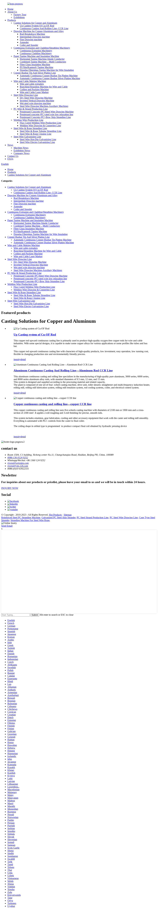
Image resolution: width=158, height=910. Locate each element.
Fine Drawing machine (31, 39)
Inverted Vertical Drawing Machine (37, 100)
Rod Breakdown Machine (32, 34)
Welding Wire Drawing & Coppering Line (40, 125)
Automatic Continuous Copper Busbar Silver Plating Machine (50, 78)
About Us (12, 11)
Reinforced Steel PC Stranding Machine (20, 517)
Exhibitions (19, 17)
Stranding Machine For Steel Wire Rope (30, 520)
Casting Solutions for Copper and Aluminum (35, 23)
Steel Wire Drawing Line (26, 95)
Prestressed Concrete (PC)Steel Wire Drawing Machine (47, 111)
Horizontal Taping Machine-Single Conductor (42, 59)
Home (10, 9)
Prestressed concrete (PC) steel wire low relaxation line (46, 114)
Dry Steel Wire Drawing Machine (36, 97)
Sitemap (68, 514)
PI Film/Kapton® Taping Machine (36, 67)
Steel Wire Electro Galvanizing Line (37, 142)
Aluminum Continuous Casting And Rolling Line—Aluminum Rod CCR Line (63, 370)
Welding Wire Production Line (28, 120)
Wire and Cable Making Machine (30, 81)
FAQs (10, 159)
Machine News (21, 147)
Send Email (6, 526)
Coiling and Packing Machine (34, 89)
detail (23, 359)
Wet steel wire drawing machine (35, 103)
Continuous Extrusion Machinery (36, 50)
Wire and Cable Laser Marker (34, 92)
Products (11, 20)
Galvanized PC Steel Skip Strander (58, 517)
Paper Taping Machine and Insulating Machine (36, 56)
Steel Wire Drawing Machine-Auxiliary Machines (44, 106)
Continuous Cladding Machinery (36, 53)
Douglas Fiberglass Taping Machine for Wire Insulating (47, 70)
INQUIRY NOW (9, 488)
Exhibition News (22, 150)
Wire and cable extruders (32, 84)
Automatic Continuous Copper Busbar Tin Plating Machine (49, 75)
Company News (21, 153)
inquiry (17, 359)
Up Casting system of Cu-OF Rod (35, 334)
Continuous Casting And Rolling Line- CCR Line (44, 28)
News (10, 145)
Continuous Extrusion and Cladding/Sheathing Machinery (42, 48)
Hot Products (55, 514)
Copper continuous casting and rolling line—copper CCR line (52, 404)
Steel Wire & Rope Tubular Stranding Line (40, 131)
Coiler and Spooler (29, 45)
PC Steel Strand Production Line (92, 517)
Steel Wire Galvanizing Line (27, 136)
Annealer (24, 42)
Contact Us (12, 156)
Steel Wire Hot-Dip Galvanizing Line (38, 139)
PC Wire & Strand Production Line (31, 109)
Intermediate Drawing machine (35, 36)
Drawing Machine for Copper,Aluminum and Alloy (39, 31)
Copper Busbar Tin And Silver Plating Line (35, 73)
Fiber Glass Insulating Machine (35, 64)
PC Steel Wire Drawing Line (124, 517)
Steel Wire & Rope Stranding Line (30, 128)
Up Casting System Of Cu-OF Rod (37, 25)
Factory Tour (20, 14)
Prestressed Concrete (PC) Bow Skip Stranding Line (45, 117)
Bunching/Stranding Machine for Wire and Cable (44, 86)
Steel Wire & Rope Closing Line (35, 134)
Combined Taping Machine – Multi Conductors (43, 61)
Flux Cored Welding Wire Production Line (40, 122)
